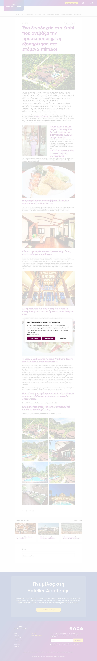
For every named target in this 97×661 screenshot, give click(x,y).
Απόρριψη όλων (48, 338)
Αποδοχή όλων (34, 338)
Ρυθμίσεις (63, 338)
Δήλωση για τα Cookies (33, 334)
